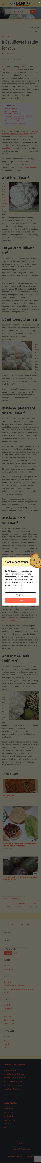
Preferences (20, 595)
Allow (20, 601)
